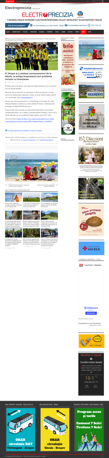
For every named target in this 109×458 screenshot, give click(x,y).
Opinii (89, 32)
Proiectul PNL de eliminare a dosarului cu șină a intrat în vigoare (19, 185)
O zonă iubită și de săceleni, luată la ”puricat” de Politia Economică (49, 205)
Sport (83, 32)
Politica (25, 32)
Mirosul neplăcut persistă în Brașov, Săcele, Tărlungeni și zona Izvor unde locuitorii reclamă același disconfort (41, 1)
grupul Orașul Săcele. (46, 140)
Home (8, 38)
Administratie (16, 32)
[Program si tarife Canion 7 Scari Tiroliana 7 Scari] (88, 429)
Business (41, 32)
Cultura (70, 32)
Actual (12, 38)
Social (57, 32)
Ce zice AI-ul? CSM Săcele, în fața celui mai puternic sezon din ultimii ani (31, 205)
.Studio (43, 456)
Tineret (77, 32)
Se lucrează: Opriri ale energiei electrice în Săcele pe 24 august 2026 (13, 205)
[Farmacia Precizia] (31, 181)
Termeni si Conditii (28, 456)
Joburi (63, 32)
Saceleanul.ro (18, 456)
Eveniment (50, 32)
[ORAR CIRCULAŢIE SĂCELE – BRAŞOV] (54, 429)
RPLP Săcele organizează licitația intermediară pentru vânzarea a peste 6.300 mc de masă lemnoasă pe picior (31, 241)
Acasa (8, 32)
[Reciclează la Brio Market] (68, 63)
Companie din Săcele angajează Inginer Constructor (45, 185)
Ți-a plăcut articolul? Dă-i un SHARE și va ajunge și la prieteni (25, 130)
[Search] (102, 1)
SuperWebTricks (93, 325)
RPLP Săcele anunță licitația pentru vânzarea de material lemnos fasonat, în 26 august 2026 (49, 223)
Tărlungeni (33, 32)
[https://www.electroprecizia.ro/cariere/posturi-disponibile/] (91, 91)
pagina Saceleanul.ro (29, 140)
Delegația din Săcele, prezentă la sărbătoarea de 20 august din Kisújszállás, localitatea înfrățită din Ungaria (13, 242)
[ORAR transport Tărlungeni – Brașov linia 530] (20, 429)
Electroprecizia (18, 8)
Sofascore (91, 318)
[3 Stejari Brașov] (68, 113)
